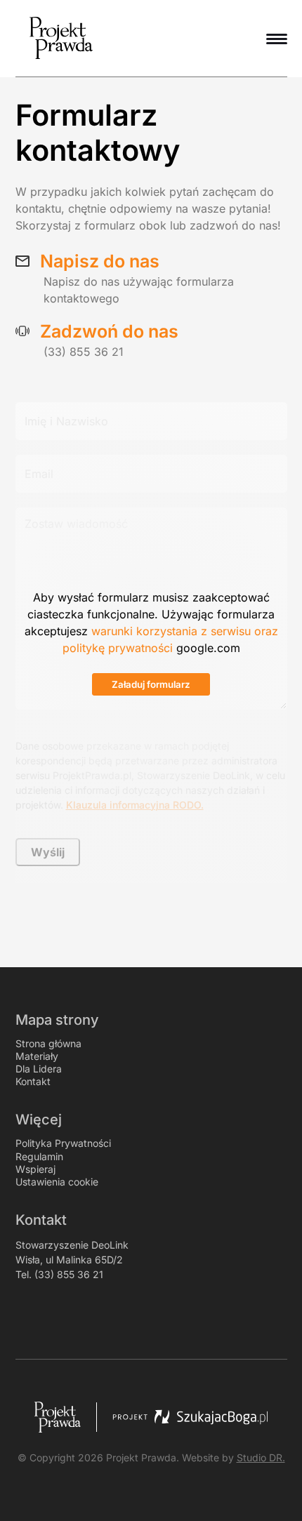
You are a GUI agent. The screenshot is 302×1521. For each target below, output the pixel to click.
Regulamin (39, 1156)
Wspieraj (35, 1169)
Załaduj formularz (151, 684)
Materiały (36, 1056)
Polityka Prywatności (63, 1143)
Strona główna (48, 1043)
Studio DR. (261, 1457)
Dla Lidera (38, 1069)
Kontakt (33, 1081)
